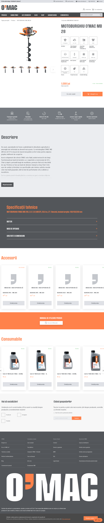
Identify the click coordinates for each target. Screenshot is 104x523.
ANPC (54, 452)
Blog (2, 461)
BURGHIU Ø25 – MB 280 (91, 293)
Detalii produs (13, 303)
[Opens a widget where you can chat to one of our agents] (97, 520)
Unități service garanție (84, 447)
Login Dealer (56, 461)
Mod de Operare (13, 228)
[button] (14, 69)
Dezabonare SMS (31, 465)
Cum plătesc (30, 447)
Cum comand (30, 443)
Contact (101, 1)
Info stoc (29, 461)
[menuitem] (4, 15)
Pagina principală (5, 20)
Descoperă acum (66, 519)
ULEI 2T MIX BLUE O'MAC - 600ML (13, 374)
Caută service (70, 1)
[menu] (52, 15)
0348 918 (92, 1)
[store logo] (9, 7)
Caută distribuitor (59, 1)
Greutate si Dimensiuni (16, 236)
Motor (9, 221)
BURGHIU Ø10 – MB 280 (10, 293)
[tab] (52, 222)
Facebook (8, 415)
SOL (54, 456)
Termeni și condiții (5, 452)
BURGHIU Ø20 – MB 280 (64, 293)
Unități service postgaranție (85, 452)
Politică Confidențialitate (7, 456)
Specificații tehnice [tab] (22, 207)
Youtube (8, 421)
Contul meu (88, 9)
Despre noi (4, 443)
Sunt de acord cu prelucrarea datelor (63, 413)
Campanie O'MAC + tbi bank (33, 452)
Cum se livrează (31, 456)
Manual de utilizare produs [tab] (51, 318)
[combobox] (91, 14)
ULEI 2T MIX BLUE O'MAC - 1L (38, 374)
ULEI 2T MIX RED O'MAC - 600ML (67, 374)
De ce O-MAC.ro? (5, 447)
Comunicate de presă (6, 465)
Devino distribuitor (82, 1)
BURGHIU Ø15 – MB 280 (37, 293)
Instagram (24, 415)
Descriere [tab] (9, 137)
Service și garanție (57, 447)
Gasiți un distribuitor (84, 443)
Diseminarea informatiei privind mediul (88, 461)
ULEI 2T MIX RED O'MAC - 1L (92, 374)
